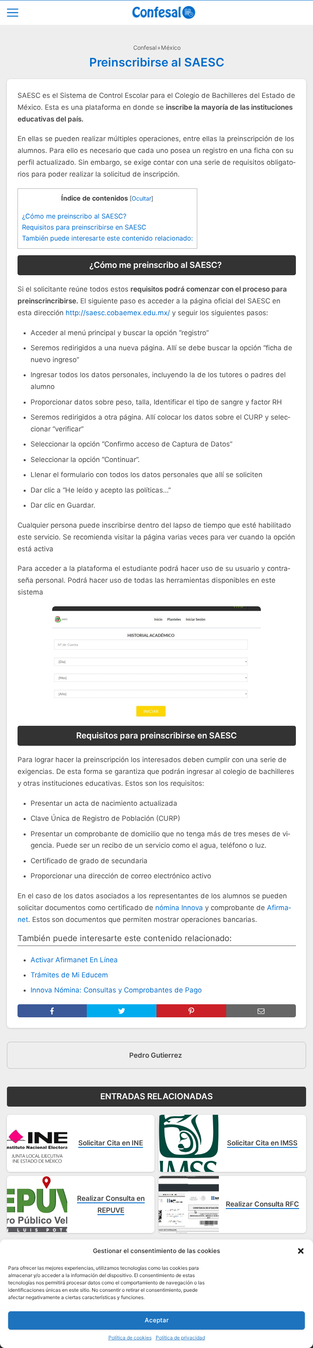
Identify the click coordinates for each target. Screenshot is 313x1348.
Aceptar (157, 1320)
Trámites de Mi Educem (69, 975)
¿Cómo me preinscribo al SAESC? (75, 216)
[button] (301, 1251)
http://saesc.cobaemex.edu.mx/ (118, 313)
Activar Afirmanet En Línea (74, 960)
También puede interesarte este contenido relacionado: (107, 238)
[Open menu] (12, 12)
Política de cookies (130, 1338)
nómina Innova (179, 908)
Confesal (144, 47)
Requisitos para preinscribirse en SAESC (84, 227)
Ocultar (141, 198)
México (171, 47)
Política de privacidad (180, 1338)
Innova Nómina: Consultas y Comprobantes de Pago (116, 990)
